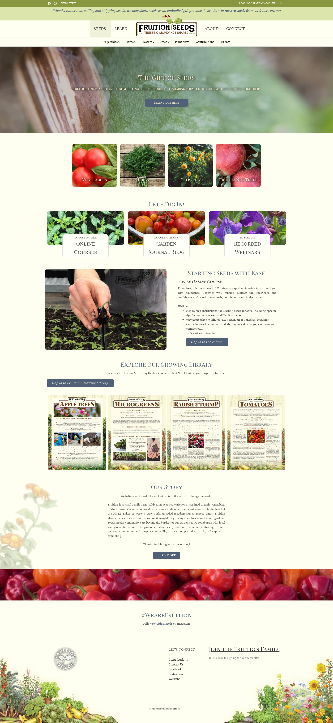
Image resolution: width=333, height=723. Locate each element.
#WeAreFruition (166, 616)
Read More (166, 555)
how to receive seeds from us (235, 10)
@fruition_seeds (162, 623)
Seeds (100, 29)
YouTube (174, 679)
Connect (235, 29)
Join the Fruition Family (244, 649)
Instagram (55, 3)
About (211, 29)
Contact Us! (176, 664)
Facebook (49, 3)
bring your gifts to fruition (167, 102)
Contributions (178, 659)
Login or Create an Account (257, 3)
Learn (120, 29)
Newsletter (68, 3)
